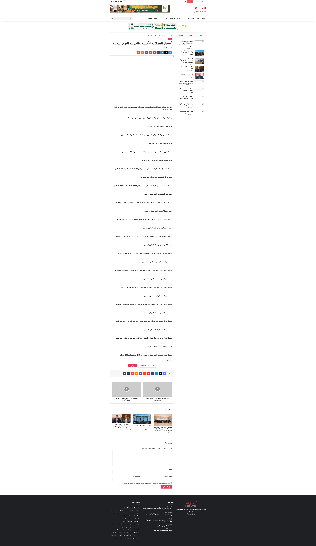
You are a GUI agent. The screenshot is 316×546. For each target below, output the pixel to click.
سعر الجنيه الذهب (135, 532)
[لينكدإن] (162, 52)
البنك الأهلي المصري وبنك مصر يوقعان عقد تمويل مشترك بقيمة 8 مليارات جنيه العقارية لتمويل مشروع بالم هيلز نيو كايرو (163, 430)
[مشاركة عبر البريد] (128, 373)
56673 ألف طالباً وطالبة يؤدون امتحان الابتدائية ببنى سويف (186, 97)
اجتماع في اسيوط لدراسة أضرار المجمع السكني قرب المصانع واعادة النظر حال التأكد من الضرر (186, 43)
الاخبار (138, 515)
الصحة (123, 524)
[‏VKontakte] (146, 52)
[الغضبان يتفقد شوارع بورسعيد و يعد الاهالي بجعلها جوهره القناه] (199, 84)
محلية (120, 538)
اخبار (112, 510)
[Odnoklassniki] (142, 52)
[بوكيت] (138, 52)
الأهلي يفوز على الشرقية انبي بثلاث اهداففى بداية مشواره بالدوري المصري (169, 1)
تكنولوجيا (116, 526)
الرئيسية (203, 18)
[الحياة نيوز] (200, 10)
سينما (119, 532)
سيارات (161, 18)
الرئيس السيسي (124, 518)
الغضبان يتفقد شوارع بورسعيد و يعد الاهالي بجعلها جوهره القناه (186, 82)
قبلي (120, 535)
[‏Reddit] (150, 52)
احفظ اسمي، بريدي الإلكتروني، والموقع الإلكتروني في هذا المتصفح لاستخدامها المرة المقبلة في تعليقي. (147, 483)
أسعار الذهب (132, 507)
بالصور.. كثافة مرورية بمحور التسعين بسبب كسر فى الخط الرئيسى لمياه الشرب (186, 60)
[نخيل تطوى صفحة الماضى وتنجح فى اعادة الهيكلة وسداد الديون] (199, 53)
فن (183, 18)
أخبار (197, 18)
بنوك (165, 35)
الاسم (170, 469)
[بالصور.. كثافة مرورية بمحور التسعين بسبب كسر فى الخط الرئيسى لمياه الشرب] (199, 61)
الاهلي (128, 515)
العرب (114, 524)
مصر (116, 538)
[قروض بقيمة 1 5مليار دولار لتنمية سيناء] (199, 76)
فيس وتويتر (125, 535)
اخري (138, 513)
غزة (138, 535)
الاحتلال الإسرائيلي (116, 513)
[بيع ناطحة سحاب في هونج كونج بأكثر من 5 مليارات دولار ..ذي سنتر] (199, 91)
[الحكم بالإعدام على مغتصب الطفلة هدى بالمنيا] (199, 113)
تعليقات (181, 35)
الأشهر (201, 35)
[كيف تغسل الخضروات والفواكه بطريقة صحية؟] (199, 106)
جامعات (137, 529)
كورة (138, 538)
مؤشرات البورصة (127, 538)
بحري (131, 526)
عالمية (114, 532)
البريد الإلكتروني (168, 476)
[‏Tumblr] (158, 52)
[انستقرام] (189, 514)
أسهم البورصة (125, 507)
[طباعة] (124, 373)
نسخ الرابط (132, 365)
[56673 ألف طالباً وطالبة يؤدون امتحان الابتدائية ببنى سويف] (199, 99)
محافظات (172, 18)
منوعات (150, 18)
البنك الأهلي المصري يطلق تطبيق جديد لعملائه (142, 426)
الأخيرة (191, 35)
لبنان (134, 538)
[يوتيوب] (191, 514)
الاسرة (133, 515)
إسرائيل (121, 510)
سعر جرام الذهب (126, 532)
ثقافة (178, 18)
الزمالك (124, 521)
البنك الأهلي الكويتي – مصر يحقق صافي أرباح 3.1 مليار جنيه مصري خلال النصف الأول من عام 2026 (122, 426)
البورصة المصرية (121, 515)
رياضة (187, 18)
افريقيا (133, 513)
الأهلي (124, 513)
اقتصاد (128, 513)
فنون (131, 535)
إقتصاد (192, 18)
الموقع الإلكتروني (137, 476)
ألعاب (127, 510)
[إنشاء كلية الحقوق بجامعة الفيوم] (199, 69)
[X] (166, 52)
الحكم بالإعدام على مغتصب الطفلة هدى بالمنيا (186, 112)
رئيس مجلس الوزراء (125, 529)
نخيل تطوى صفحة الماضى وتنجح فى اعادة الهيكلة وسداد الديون (186, 52)
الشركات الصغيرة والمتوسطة (133, 524)
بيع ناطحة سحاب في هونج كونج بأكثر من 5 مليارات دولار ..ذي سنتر (186, 90)
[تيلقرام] (187, 514)
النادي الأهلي (136, 526)
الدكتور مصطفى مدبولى (134, 518)
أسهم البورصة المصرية (134, 510)
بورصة (122, 526)
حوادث (166, 18)
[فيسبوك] (170, 52)
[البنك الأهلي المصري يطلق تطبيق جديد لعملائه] (142, 419)
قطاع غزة (114, 535)
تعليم (155, 18)
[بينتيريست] (154, 52)
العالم (119, 524)
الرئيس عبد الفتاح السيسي (133, 521)
